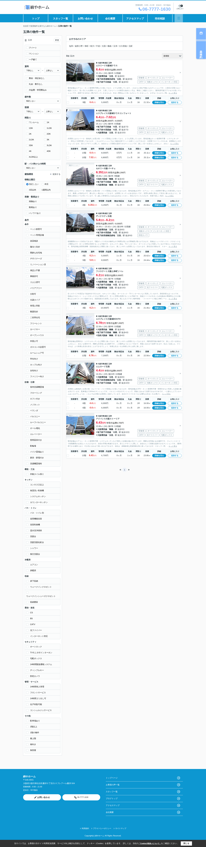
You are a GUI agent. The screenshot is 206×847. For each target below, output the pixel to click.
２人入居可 (35, 282)
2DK (49, 134)
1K (48, 122)
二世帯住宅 (35, 317)
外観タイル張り (37, 474)
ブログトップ (112, 798)
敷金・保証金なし (37, 78)
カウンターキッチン (39, 502)
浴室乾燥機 (35, 524)
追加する (174, 102)
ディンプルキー (37, 670)
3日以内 (32, 190)
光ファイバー (36, 630)
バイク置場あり (37, 452)
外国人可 (34, 341)
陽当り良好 (35, 247)
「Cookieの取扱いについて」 (150, 843)
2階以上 (33, 726)
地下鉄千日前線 (104, 82)
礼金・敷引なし (36, 84)
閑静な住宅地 (36, 253)
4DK (49, 151)
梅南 (109, 46)
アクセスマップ (135, 18)
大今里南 (123, 46)
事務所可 (34, 276)
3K (48, 139)
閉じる (186, 843)
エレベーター (36, 434)
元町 (131, 46)
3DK (31, 145)
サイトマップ (120, 828)
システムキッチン (38, 496)
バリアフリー (36, 288)
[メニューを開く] (178, 18)
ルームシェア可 (37, 353)
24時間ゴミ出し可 (38, 698)
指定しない (34, 184)
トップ (36, 18)
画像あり (33, 201)
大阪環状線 (102, 76)
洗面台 (33, 536)
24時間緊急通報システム (41, 664)
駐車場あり (35, 721)
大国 (104, 46)
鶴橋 (111, 179)
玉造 (111, 76)
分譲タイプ (35, 300)
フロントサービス (38, 692)
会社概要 (110, 18)
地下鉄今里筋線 (104, 130)
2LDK (31, 139)
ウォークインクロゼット (41, 587)
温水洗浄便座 (36, 530)
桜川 (92, 46)
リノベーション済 (38, 264)
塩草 (71, 46)
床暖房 (33, 570)
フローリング (36, 393)
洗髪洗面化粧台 (37, 542)
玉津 (115, 46)
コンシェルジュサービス (41, 710)
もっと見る (173, 93)
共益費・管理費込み (38, 90)
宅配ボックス (36, 658)
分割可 (33, 294)
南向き (33, 744)
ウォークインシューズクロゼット (41, 596)
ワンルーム (34, 122)
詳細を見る (159, 102)
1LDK (49, 128)
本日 (46, 184)
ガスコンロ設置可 (38, 347)
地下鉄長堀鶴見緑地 (106, 79)
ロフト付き (35, 399)
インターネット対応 (39, 636)
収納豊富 (34, 602)
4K (30, 151)
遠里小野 (79, 46)
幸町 (86, 46)
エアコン (34, 564)
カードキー (35, 329)
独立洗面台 (35, 554)
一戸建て (33, 59)
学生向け (34, 359)
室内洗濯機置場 (37, 387)
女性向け (34, 370)
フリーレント (36, 323)
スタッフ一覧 (60, 18)
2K (30, 134)
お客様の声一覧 (113, 785)
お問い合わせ (85, 18)
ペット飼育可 (36, 229)
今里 (115, 82)
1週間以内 (46, 190)
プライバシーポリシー (102, 828)
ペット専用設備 (37, 235)
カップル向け (36, 365)
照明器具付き (36, 440)
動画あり (33, 207)
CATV (32, 624)
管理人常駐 (35, 306)
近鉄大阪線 (102, 179)
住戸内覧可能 (36, 704)
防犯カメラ (35, 676)
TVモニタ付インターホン (41, 652)
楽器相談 (34, 241)
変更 (57, 40)
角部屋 (33, 750)
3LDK (49, 145)
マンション (34, 53)
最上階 (33, 738)
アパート (33, 48)
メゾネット (35, 405)
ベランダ (34, 410)
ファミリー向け (37, 376)
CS (31, 612)
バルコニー (35, 416)
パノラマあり (35, 213)
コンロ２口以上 (37, 484)
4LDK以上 (33, 157)
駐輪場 (33, 446)
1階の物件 (34, 732)
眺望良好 (34, 311)
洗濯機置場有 (36, 463)
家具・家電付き (37, 458)
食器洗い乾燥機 (37, 490)
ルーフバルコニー (38, 422)
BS (31, 618)
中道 (98, 46)
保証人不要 (35, 270)
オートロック (36, 647)
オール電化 (35, 428)
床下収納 (34, 581)
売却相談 (160, 18)
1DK (31, 128)
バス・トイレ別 (37, 513)
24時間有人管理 (37, 687)
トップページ (112, 778)
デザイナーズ (36, 258)
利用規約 (85, 828)
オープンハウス (37, 335)
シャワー (34, 548)
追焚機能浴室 (36, 519)
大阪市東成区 (103, 63)
